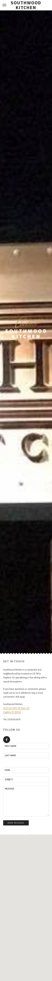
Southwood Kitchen (26, 5)
